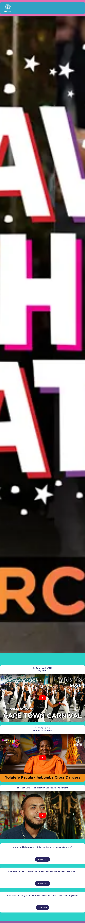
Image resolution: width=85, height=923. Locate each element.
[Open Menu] (80, 8)
